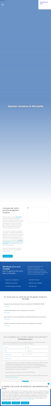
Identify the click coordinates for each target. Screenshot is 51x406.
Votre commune (8, 354)
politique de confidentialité (11, 377)
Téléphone (29, 351)
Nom (28, 347)
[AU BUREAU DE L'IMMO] (44, 4)
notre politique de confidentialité (26, 399)
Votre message (7, 358)
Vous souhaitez (29, 354)
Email (5, 351)
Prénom (6, 347)
